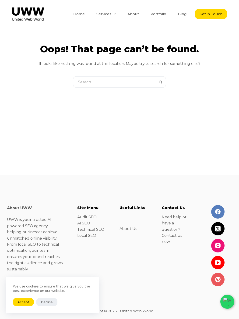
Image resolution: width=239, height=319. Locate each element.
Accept (23, 302)
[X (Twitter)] (218, 229)
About (133, 14)
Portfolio (158, 14)
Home (79, 14)
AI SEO (83, 223)
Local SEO (86, 235)
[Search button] (160, 82)
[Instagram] (218, 245)
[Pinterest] (218, 279)
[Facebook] (218, 212)
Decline (47, 302)
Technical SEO (90, 229)
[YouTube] (218, 262)
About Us (128, 229)
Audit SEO (87, 217)
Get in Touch (211, 14)
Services (103, 14)
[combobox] (114, 82)
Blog (182, 14)
